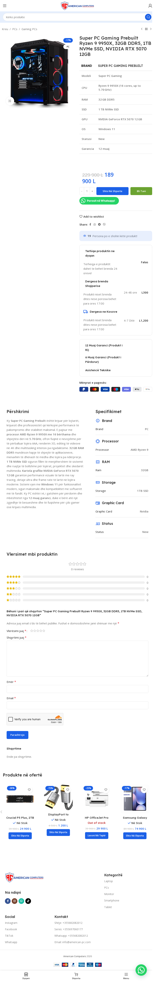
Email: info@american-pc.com (72, 942)
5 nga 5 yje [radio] (43, 630)
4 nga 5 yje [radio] (40, 630)
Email (11, 698)
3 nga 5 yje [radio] (37, 630)
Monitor (109, 894)
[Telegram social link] (99, 224)
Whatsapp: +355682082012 (71, 935)
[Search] (148, 17)
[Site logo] (77, 5)
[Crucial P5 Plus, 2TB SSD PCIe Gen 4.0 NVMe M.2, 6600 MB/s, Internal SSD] (20, 799)
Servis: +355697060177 (68, 929)
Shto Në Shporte (112, 191)
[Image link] (24, 877)
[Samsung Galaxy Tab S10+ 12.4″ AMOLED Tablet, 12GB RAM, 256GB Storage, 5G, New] (135, 799)
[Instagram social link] (14, 901)
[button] (20, 835)
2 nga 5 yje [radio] (34, 630)
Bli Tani (141, 191)
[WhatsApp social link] (94, 224)
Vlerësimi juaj (16, 630)
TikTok (9, 935)
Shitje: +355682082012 (68, 923)
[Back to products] (146, 29)
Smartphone (111, 900)
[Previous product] (142, 29)
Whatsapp (11, 942)
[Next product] (151, 29)
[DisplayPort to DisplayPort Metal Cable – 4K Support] (58, 797)
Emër (11, 682)
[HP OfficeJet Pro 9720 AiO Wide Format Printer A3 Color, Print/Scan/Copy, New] (96, 799)
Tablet (108, 907)
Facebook (11, 929)
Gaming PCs (29, 29)
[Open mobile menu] (5, 5)
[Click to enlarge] (10, 101)
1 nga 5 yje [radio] (31, 630)
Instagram (11, 923)
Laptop (108, 881)
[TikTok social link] (28, 901)
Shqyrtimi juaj (16, 637)
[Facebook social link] (90, 224)
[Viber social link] (104, 224)
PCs (14, 29)
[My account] (150, 5)
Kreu (5, 29)
